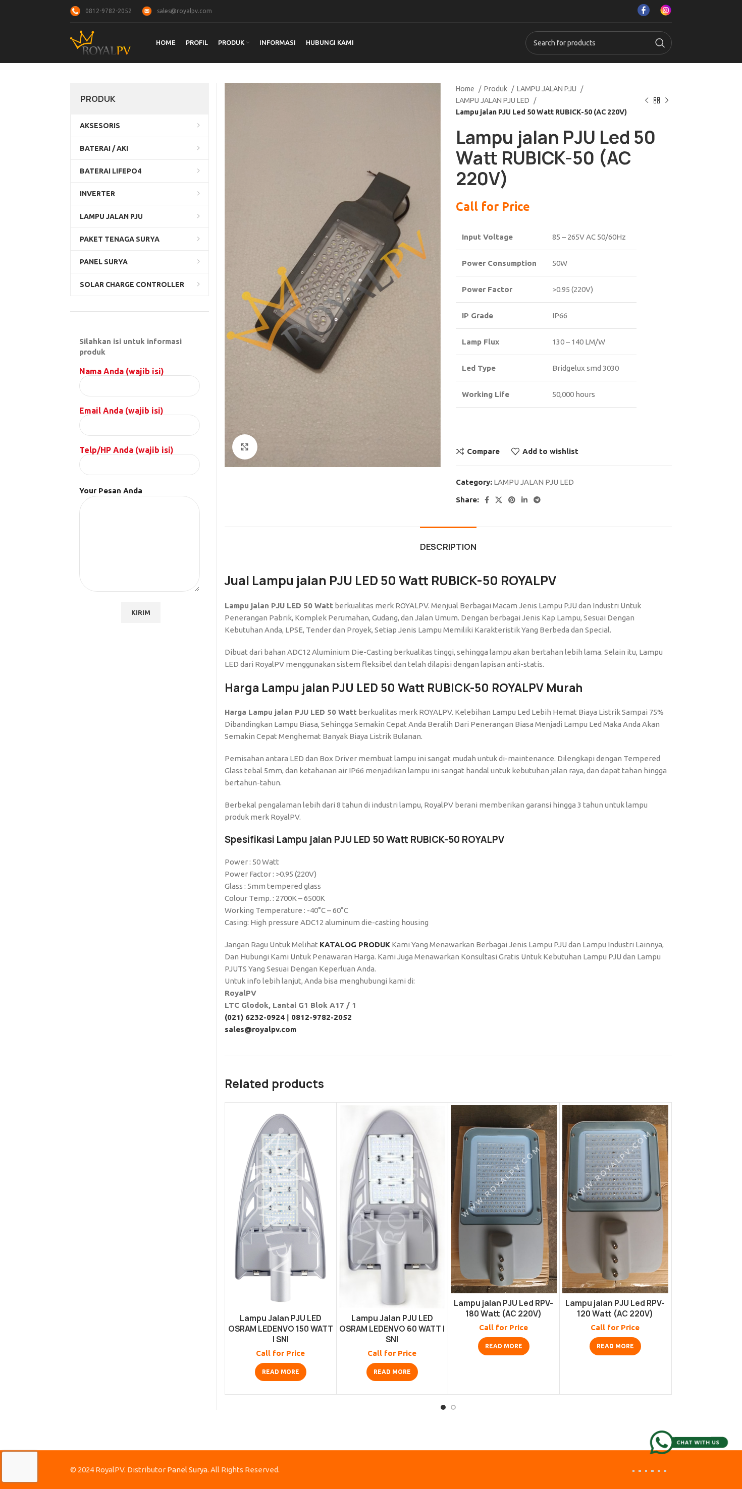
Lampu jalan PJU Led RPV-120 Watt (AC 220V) (615, 1308)
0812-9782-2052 (321, 1017)
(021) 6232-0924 (255, 1017)
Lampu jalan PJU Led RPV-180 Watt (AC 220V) (503, 1308)
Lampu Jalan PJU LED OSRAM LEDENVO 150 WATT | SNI (280, 1329)
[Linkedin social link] (524, 499)
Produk (496, 89)
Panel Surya (187, 1469)
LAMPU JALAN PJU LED (493, 100)
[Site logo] (100, 42)
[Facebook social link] (487, 499)
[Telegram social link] (537, 499)
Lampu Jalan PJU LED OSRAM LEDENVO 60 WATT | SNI (392, 1329)
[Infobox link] (101, 11)
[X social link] (498, 499)
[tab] (448, 542)
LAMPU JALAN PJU (547, 89)
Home (466, 89)
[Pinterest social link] (511, 499)
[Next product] (667, 100)
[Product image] (281, 1206)
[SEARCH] (660, 42)
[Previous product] (647, 100)
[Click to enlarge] (244, 447)
